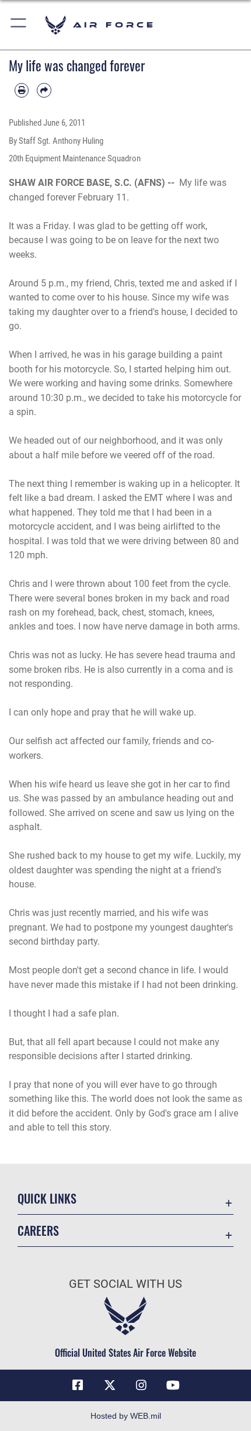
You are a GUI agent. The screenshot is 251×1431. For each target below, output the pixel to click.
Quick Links (47, 1198)
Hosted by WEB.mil (125, 1415)
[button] (19, 25)
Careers (38, 1230)
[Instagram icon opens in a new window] (141, 1385)
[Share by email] (44, 90)
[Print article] (22, 90)
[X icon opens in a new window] (109, 1385)
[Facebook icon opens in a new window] (77, 1385)
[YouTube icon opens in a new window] (173, 1385)
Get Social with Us (125, 1284)
